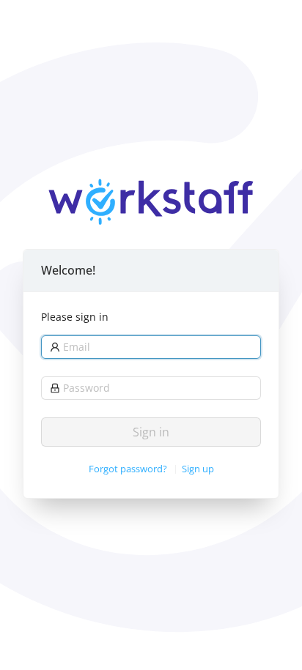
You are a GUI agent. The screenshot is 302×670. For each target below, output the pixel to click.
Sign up (198, 468)
